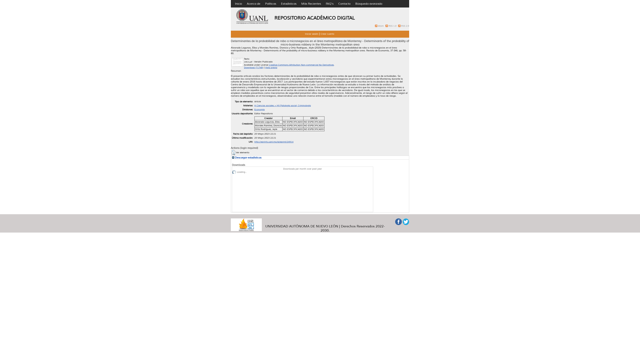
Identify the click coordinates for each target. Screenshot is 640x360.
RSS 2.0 (405, 26)
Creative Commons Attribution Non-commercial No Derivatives (301, 65)
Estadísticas (288, 3)
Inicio (238, 3)
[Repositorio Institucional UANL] (252, 23)
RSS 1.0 (392, 26)
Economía (259, 109)
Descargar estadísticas (248, 157)
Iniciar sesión (311, 34)
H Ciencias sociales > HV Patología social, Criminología (282, 105)
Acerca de (253, 3)
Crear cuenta (327, 34)
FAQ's (330, 3)
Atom (381, 26)
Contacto (344, 3)
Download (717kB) (253, 67)
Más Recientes (311, 3)
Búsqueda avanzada (368, 3)
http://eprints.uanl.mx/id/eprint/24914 (274, 142)
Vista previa (271, 67)
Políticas (270, 3)
